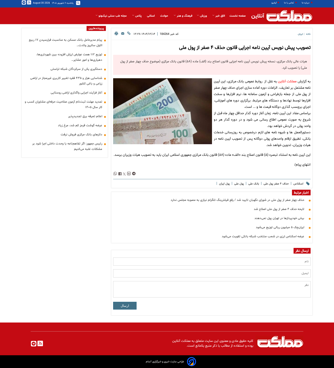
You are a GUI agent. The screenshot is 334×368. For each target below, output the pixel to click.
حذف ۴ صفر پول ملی (276, 184)
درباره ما (306, 3)
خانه (308, 34)
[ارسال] (123, 34)
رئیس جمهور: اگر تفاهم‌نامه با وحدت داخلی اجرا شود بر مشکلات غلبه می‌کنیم (67, 146)
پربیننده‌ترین (96, 28)
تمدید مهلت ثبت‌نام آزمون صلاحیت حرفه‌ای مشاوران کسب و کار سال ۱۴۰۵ (63, 104)
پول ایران (224, 184)
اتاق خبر (219, 16)
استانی (151, 16)
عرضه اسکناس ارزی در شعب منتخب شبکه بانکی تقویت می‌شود (263, 236)
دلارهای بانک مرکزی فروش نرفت (81, 134)
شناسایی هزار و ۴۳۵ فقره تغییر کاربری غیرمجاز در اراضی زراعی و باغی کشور (66, 81)
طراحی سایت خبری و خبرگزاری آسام (165, 361)
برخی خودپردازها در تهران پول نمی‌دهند (279, 218)
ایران (300, 34)
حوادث (164, 16)
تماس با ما (289, 3)
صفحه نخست (237, 16)
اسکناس (297, 184)
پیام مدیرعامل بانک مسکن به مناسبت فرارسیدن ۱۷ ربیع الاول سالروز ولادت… (65, 43)
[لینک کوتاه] (129, 34)
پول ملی (238, 184)
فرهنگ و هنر (184, 16)
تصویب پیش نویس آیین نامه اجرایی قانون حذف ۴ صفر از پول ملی (245, 47)
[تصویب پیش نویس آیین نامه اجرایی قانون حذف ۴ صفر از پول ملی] (162, 111)
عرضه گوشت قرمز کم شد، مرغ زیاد (80, 125)
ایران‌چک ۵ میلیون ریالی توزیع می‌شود (280, 227)
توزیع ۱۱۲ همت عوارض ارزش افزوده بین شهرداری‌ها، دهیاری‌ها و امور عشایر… (69, 57)
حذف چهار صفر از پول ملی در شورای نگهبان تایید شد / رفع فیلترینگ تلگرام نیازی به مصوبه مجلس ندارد (237, 200)
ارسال (125, 306)
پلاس (138, 16)
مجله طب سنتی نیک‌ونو (112, 16)
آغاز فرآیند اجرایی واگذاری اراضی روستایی (76, 93)
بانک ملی (253, 184)
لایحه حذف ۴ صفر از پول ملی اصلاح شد (279, 209)
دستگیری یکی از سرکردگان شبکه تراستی (76, 69)
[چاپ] (116, 34)
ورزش (203, 16)
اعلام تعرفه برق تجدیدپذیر (85, 116)
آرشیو (274, 3)
